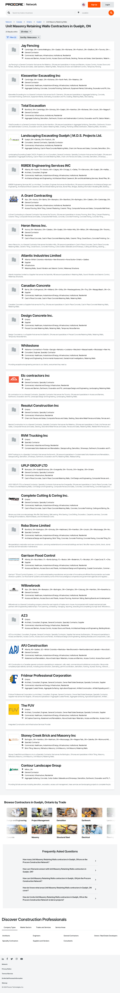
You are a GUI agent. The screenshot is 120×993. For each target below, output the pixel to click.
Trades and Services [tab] (43, 927)
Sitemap (4, 983)
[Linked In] (3, 959)
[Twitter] (12, 959)
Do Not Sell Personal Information (12, 978)
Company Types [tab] (10, 927)
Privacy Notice (6, 969)
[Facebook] (7, 959)
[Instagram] (17, 959)
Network (31, 4)
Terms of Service (7, 973)
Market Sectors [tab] (25, 927)
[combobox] (94, 13)
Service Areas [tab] (60, 927)
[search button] (111, 12)
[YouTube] (21, 959)
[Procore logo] (14, 4)
